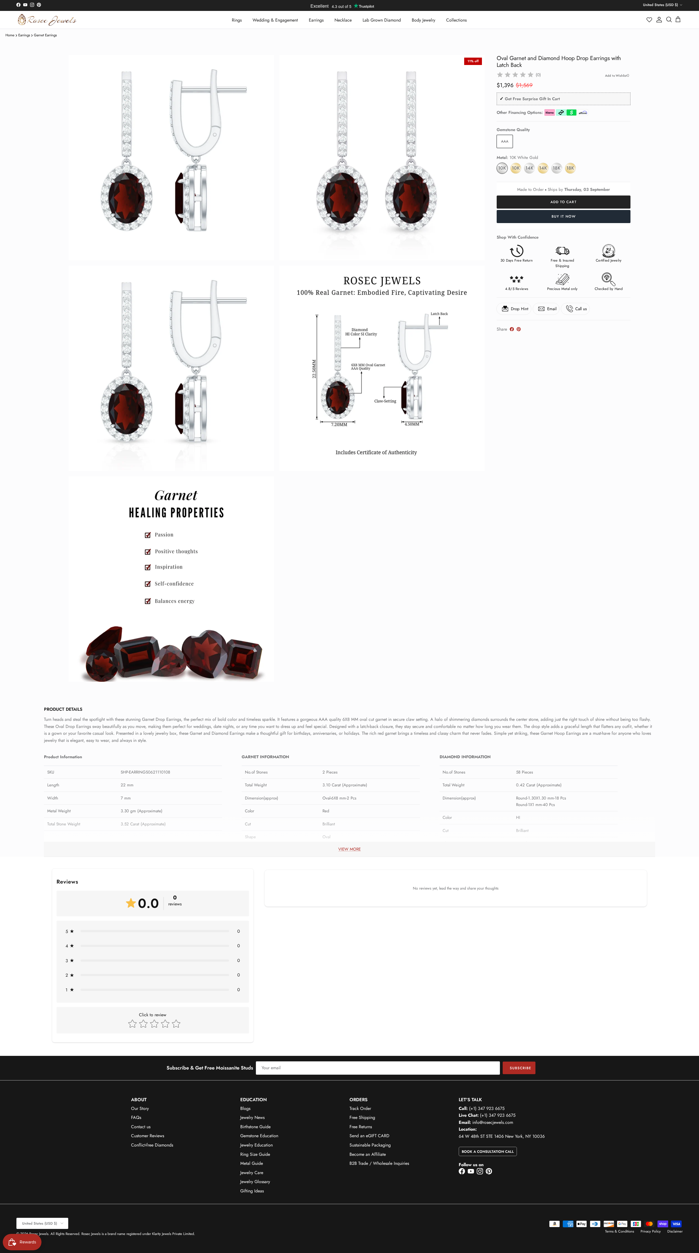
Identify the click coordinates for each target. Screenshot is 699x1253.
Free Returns (361, 1127)
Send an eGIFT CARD (369, 1136)
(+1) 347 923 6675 (487, 1108)
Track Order (360, 1108)
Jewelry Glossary (255, 1181)
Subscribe (520, 1068)
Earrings (316, 20)
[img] (515, 75)
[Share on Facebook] (512, 329)
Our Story (140, 1108)
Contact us (140, 1127)
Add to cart (563, 202)
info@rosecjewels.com (492, 1122)
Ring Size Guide (255, 1154)
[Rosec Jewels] (47, 20)
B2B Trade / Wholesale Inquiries (379, 1163)
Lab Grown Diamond (382, 20)
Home (9, 35)
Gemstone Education (259, 1136)
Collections (456, 20)
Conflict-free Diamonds (152, 1145)
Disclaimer (675, 1231)
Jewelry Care (251, 1172)
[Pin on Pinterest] (519, 329)
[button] (649, 19)
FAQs (136, 1117)
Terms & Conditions (619, 1231)
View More (349, 849)
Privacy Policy (651, 1231)
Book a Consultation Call (488, 1151)
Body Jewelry (423, 20)
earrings (24, 35)
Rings (237, 20)
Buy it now (563, 216)
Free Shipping (362, 1117)
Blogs (245, 1108)
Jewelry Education (256, 1145)
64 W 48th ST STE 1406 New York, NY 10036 (502, 1136)
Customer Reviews (147, 1136)
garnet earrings (45, 35)
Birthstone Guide (255, 1127)
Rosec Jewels (38, 1233)
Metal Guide (251, 1163)
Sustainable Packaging (370, 1145)
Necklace (343, 20)
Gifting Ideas (252, 1191)
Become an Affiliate (368, 1154)
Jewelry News (252, 1117)
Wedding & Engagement (275, 20)
